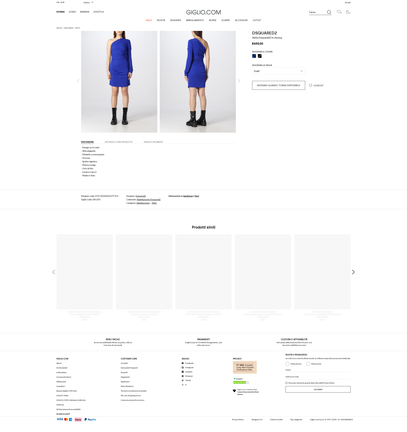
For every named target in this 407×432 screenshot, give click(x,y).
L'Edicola (60, 404)
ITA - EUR (60, 2)
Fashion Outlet (276, 419)
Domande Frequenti (129, 368)
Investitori (60, 386)
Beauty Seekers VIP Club (66, 391)
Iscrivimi (318, 389)
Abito (154, 203)
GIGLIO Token (62, 395)
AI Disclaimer (62, 368)
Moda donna (296, 364)
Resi (197, 196)
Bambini (84, 12)
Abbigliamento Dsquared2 (149, 199)
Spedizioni (188, 196)
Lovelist (318, 85)
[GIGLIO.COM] (203, 12)
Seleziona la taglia (262, 65)
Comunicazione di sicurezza (132, 400)
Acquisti (124, 372)
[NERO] (260, 56)
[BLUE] (254, 56)
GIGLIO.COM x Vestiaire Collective (71, 400)
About (59, 363)
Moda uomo (316, 364)
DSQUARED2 (264, 33)
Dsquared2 (141, 196)
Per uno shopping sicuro (131, 395)
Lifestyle (98, 12)
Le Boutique (61, 372)
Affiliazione (61, 381)
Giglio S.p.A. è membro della (248, 392)
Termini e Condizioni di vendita (133, 391)
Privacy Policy (329, 383)
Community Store (63, 377)
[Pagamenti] (77, 419)
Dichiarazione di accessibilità (68, 409)
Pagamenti (125, 377)
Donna (60, 12)
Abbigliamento (143, 203)
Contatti (124, 363)
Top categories (296, 419)
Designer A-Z (257, 419)
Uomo (72, 12)
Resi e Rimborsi (127, 386)
